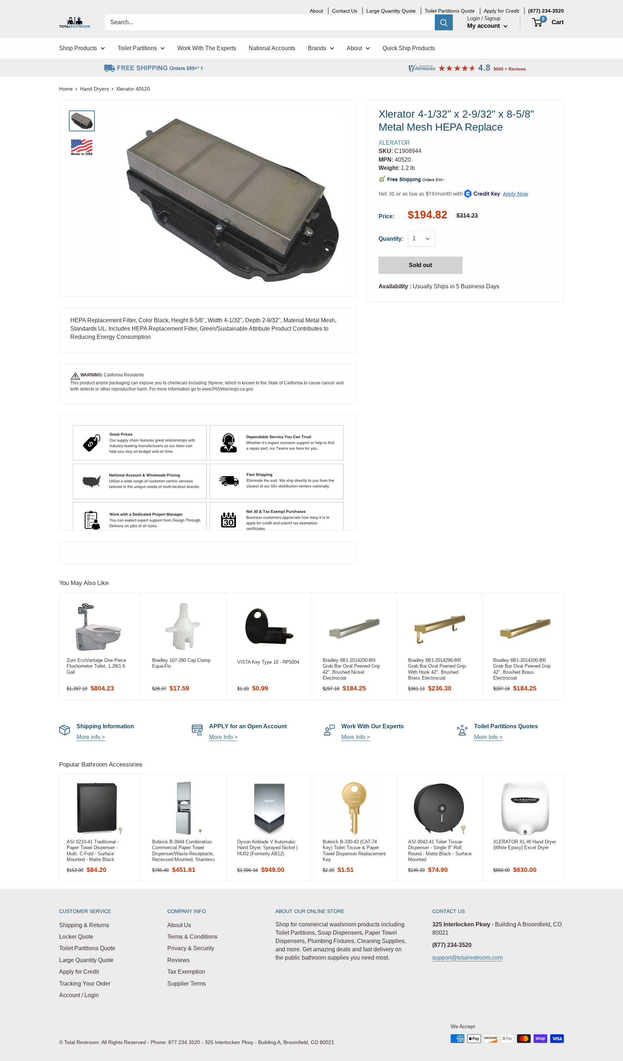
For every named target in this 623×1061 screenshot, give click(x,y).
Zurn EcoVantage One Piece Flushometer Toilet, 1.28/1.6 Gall (96, 666)
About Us (179, 925)
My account (484, 25)
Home (66, 89)
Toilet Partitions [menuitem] (137, 48)
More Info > (223, 737)
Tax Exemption (186, 972)
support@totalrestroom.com (467, 958)
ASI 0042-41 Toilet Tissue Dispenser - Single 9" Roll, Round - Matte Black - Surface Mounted (440, 850)
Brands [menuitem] (317, 48)
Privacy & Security (190, 948)
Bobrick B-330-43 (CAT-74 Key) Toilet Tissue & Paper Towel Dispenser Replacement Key (354, 850)
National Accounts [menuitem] (272, 48)
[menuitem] (546, 11)
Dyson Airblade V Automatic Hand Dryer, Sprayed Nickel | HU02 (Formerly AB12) (267, 847)
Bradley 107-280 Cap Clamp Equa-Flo (181, 663)
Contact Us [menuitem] (344, 11)
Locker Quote (76, 937)
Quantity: (391, 239)
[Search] (444, 22)
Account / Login (79, 995)
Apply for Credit (79, 972)
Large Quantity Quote (86, 960)
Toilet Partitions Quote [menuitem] (450, 11)
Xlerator (394, 143)
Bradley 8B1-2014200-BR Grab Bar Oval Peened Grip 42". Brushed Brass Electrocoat (522, 669)
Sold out (420, 265)
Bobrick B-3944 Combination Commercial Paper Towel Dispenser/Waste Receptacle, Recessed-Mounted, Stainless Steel (183, 850)
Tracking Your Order (84, 984)
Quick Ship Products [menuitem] (409, 48)
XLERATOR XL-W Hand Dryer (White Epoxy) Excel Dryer (524, 844)
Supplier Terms (186, 984)
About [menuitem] (316, 11)
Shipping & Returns (84, 925)
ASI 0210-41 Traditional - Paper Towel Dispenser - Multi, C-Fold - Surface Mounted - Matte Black (93, 850)
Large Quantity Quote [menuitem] (391, 11)
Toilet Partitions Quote (87, 948)
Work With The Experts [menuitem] (206, 48)
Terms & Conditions (192, 937)
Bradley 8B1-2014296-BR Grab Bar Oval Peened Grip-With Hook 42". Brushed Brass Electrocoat (437, 669)
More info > (90, 737)
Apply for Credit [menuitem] (501, 11)
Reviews (178, 960)
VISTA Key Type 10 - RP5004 (268, 662)
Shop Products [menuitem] (78, 48)
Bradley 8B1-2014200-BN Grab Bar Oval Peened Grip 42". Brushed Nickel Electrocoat (351, 669)
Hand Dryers (94, 89)
